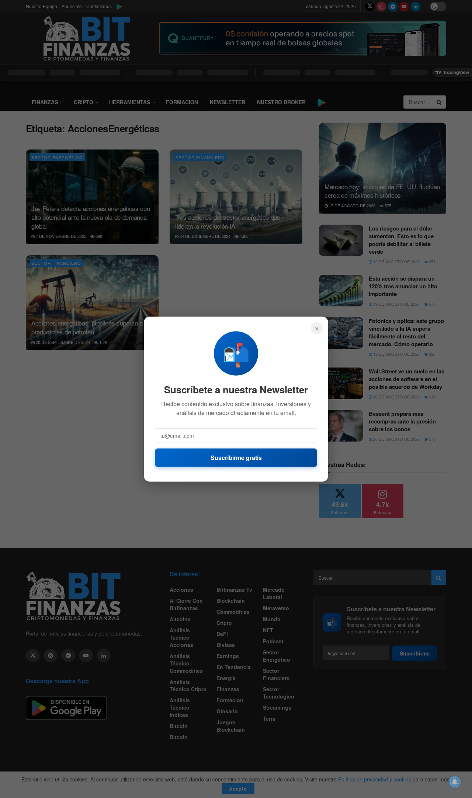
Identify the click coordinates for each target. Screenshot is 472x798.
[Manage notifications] (455, 782)
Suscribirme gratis (236, 457)
